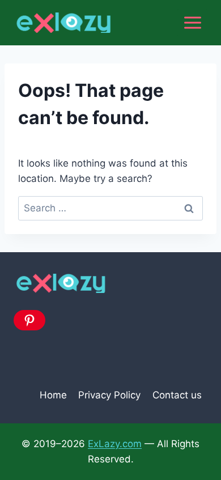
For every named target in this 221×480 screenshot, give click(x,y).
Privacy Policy (109, 395)
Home (53, 395)
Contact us (177, 395)
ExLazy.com (115, 443)
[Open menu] (192, 22)
